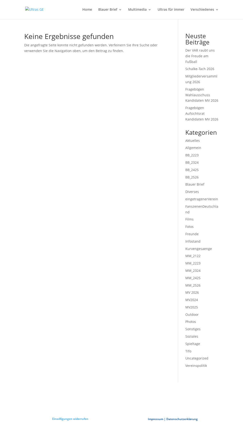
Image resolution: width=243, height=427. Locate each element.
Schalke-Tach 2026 (199, 69)
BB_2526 (192, 177)
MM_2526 (193, 285)
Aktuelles (192, 140)
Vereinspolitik (196, 365)
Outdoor (192, 314)
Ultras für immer (171, 10)
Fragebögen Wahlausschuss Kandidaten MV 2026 (201, 95)
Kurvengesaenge (198, 248)
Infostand (193, 241)
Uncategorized (196, 358)
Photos (190, 321)
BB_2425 (192, 170)
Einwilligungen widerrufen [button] (70, 419)
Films (189, 219)
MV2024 (191, 299)
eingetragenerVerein (201, 199)
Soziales (191, 336)
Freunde (192, 234)
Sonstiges (193, 329)
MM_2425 (193, 278)
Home (87, 10)
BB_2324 (192, 162)
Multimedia (137, 10)
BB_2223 (192, 155)
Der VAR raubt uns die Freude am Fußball (200, 56)
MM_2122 (193, 256)
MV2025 (191, 307)
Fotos (189, 226)
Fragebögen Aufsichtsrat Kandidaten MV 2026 (201, 113)
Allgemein (193, 147)
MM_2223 (193, 263)
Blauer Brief (107, 10)
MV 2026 (192, 292)
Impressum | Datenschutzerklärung (173, 419)
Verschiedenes (202, 10)
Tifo (188, 351)
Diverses (192, 191)
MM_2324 (193, 270)
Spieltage (192, 343)
